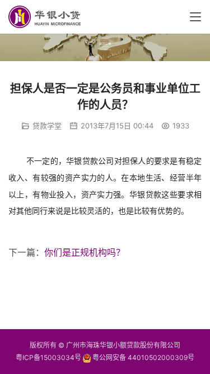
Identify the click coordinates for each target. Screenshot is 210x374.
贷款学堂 (47, 125)
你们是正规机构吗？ (84, 252)
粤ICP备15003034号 (48, 357)
